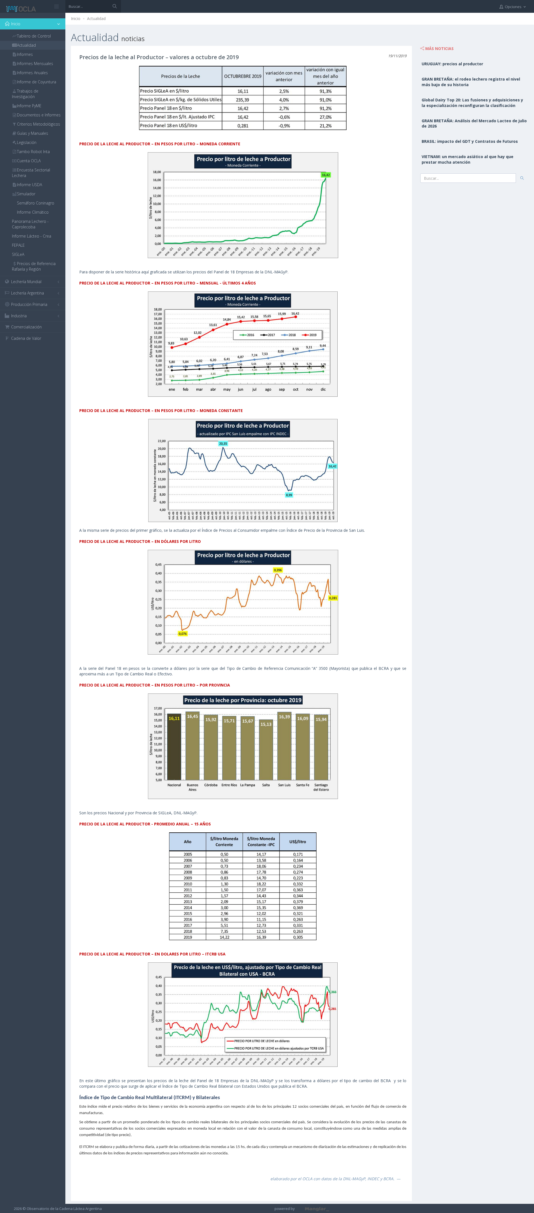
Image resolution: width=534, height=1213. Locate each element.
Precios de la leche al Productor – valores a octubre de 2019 (159, 57)
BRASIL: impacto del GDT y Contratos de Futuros (470, 141)
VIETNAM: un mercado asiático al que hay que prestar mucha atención (467, 159)
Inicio (75, 18)
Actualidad (96, 18)
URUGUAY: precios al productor (452, 63)
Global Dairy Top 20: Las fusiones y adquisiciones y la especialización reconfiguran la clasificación (472, 102)
